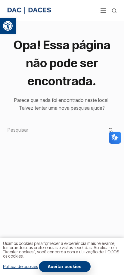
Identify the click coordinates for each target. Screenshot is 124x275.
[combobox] (56, 130)
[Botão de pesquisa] (110, 130)
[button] (8, 26)
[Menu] (103, 10)
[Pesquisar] (114, 10)
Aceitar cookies (65, 266)
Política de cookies (20, 266)
